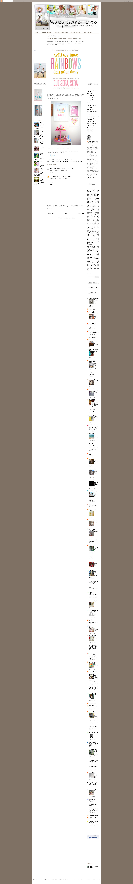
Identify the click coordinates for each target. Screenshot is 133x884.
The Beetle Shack (93, 749)
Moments (96, 531)
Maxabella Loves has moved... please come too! (93, 596)
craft (97, 208)
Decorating (90, 210)
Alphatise (91, 541)
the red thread (92, 772)
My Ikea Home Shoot (76, 32)
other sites (91, 235)
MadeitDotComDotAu (92, 111)
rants (89, 254)
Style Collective (91, 123)
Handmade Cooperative (92, 97)
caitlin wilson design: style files (92, 361)
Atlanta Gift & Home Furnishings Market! (93, 326)
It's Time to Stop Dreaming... (42, 164)
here (70, 148)
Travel (93, 264)
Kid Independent (91, 105)
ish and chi (92, 490)
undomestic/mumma (93, 815)
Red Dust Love (92, 703)
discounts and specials (93, 212)
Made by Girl (90, 109)
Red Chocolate (92, 693)
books (92, 197)
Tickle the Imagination (90, 130)
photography (91, 246)
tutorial (89, 265)
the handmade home (93, 760)
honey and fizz (92, 469)
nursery (80, 161)
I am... (96, 790)
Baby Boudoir (92, 337)
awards (94, 193)
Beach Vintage (92, 339)
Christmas (93, 206)
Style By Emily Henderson (92, 729)
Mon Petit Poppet (93, 600)
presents (89, 250)
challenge (93, 204)
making (95, 351)
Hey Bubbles (92, 445)
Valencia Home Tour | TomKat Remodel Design (92, 784)
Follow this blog (93, 837)
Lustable (89, 107)
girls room (93, 223)
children (96, 205)
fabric (93, 217)
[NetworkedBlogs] (93, 835)
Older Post (81, 213)
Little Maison (92, 519)
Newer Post (50, 213)
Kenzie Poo (90, 103)
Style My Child (91, 125)
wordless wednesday (93, 268)
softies (89, 262)
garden (97, 222)
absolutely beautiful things (93, 312)
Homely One (91, 458)
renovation (90, 257)
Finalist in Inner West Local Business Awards (93, 448)
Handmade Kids (92, 425)
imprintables (92, 479)
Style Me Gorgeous (93, 732)
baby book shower (95, 664)
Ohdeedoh (91, 653)
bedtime (91, 557)
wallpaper (89, 267)
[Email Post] (71, 159)
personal (90, 243)
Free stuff (65, 161)
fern (97, 219)
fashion (89, 219)
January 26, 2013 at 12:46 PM (64, 176)
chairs (97, 202)
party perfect (92, 662)
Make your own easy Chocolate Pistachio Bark (92, 648)
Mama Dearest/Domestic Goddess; (93, 588)
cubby (93, 209)
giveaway (89, 224)
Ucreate (91, 807)
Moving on (91, 454)
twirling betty (92, 799)
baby (88, 194)
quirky (97, 250)
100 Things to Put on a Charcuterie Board (93, 810)
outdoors (89, 237)
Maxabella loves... (91, 593)
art (88, 190)
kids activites (94, 230)
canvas (89, 202)
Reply (51, 172)
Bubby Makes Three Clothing (93, 200)
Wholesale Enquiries (46, 32)
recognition (90, 255)
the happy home (92, 766)
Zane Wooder (53, 176)
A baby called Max (93, 298)
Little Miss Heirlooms (92, 530)
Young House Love (93, 821)
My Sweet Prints (91, 113)
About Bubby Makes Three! (61, 32)
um (95, 265)
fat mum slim (92, 399)
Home (37, 32)
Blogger (66, 881)
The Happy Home (91, 127)
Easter (89, 215)
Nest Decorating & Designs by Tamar (93, 646)
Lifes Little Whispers (92, 510)
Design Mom (91, 372)
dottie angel (92, 379)
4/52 (95, 694)
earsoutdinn (93, 213)
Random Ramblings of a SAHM (93, 684)
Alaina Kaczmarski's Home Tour (96, 366)
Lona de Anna (92, 545)
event (97, 216)
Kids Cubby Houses (93, 622)
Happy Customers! (88, 32)
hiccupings (91, 453)
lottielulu (91, 556)
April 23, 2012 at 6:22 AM (66, 168)
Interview (96, 228)
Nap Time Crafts (93, 635)
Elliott (96, 215)
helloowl (91, 443)
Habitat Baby (92, 415)
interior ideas (73, 161)
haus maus (91, 433)
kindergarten (93, 231)
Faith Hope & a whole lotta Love (93, 390)
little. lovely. (93, 540)
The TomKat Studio (93, 782)
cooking (89, 208)
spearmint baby (92, 726)
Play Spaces (91, 247)
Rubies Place (92, 711)
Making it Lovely (59, 44)
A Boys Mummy (92, 309)
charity (89, 205)
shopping (90, 261)
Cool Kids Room (92, 505)
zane (51, 182)
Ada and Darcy (92, 323)
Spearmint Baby (91, 121)
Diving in (91, 800)
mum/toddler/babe (93, 610)
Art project (54, 161)
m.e (89, 561)
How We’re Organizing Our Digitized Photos (93, 824)
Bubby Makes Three (93, 141)
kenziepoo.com (92, 504)
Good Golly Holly (91, 95)
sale (98, 257)
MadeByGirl (91, 570)
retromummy (91, 705)
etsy (92, 216)
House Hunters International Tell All (92, 374)
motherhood (90, 233)
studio (97, 262)
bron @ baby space (55, 168)
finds (59, 161)
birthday (96, 195)
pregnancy (90, 249)
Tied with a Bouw (93, 789)
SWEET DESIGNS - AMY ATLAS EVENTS (93, 743)
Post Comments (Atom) (69, 217)
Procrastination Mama (92, 116)
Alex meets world (93, 331)
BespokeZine (90, 93)
